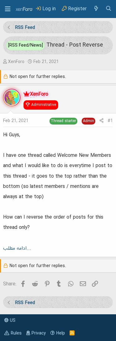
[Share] (101, 121)
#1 (110, 120)
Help (60, 333)
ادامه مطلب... (17, 248)
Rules (16, 333)
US (12, 320)
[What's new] (96, 9)
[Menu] (7, 9)
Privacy (39, 333)
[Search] (108, 9)
